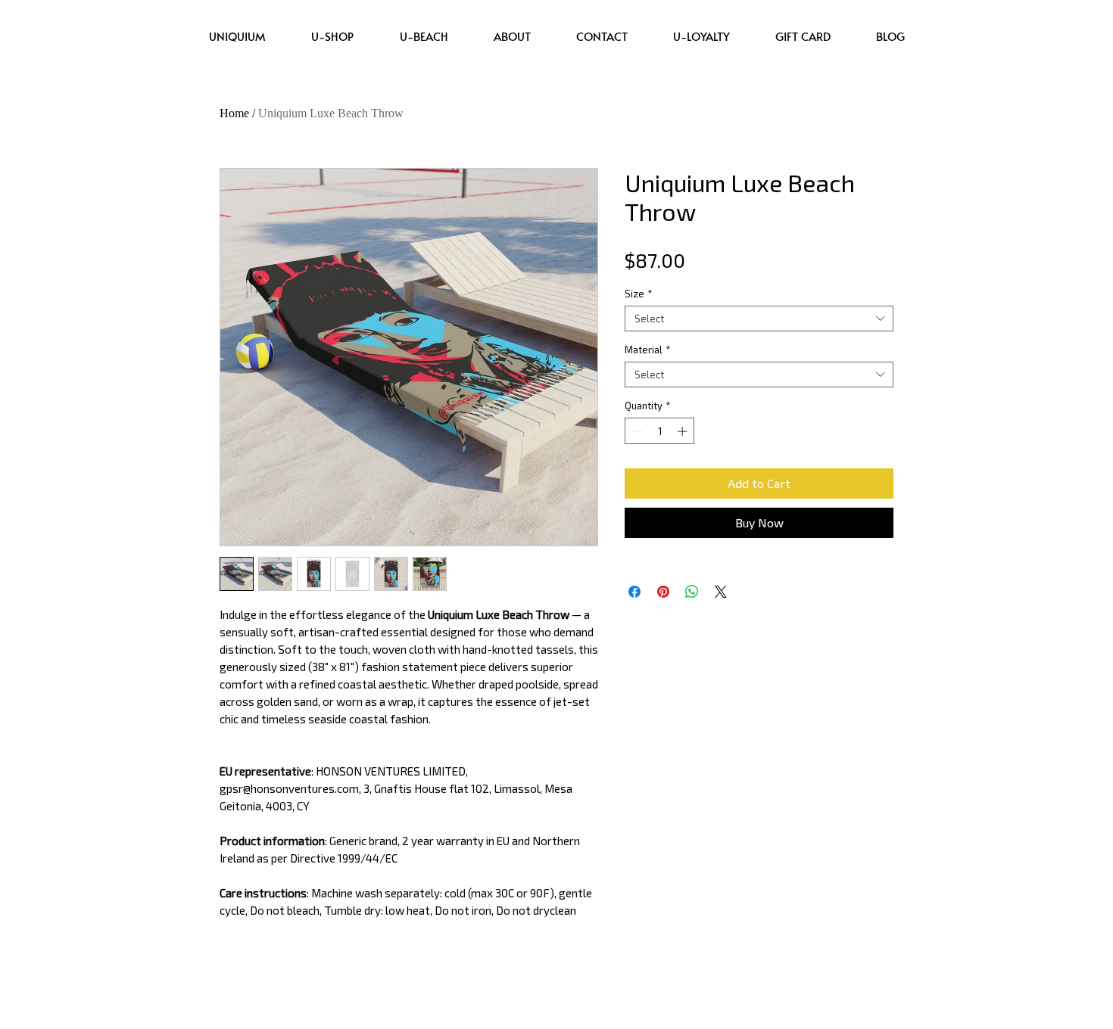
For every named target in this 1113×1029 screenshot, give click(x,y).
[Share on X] (721, 592)
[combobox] (759, 318)
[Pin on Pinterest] (663, 592)
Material (648, 350)
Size (639, 294)
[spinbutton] (660, 431)
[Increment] (684, 431)
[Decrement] (636, 431)
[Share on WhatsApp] (692, 592)
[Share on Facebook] (634, 592)
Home (234, 113)
